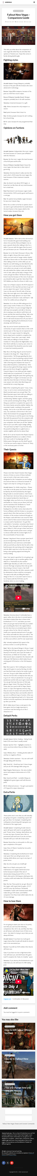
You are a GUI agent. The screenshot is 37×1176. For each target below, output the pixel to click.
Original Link (7, 999)
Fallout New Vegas (18, 11)
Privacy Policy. (12, 1155)
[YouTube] (12, 1163)
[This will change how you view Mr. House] (18, 1094)
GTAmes (6, 1046)
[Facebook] (3, 1163)
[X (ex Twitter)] (8, 1163)
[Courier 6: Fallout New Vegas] (18, 1065)
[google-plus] (16, 1163)
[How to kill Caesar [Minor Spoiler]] (18, 1036)
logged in (14, 1012)
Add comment (19, 21)
